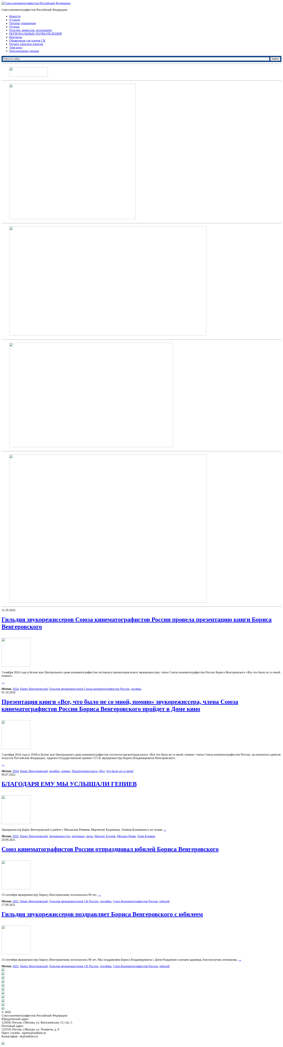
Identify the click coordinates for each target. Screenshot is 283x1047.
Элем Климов (146, 836)
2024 (16, 688)
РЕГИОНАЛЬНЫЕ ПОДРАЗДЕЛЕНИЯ (35, 33)
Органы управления (22, 23)
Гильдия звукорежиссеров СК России (73, 901)
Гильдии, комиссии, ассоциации (30, 30)
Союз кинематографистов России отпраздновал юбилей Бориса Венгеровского (110, 849)
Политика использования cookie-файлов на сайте (34, 1039)
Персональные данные (24, 51)
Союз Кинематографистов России (135, 901)
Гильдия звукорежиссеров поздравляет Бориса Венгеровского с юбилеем (102, 914)
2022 (16, 836)
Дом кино (15, 47)
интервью (78, 836)
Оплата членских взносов (26, 44)
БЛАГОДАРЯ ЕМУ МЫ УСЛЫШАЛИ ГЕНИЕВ (69, 783)
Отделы (14, 26)
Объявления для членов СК (27, 40)
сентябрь (105, 901)
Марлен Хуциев (105, 836)
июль (89, 836)
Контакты (15, 37)
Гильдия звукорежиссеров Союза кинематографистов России (89, 688)
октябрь (136, 688)
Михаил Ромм (126, 836)
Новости (15, 16)
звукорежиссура (59, 836)
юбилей (164, 901)
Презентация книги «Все (88, 771)
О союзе (14, 19)
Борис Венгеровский (34, 688)
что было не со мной (119, 771)
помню (65, 771)
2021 (16, 901)
